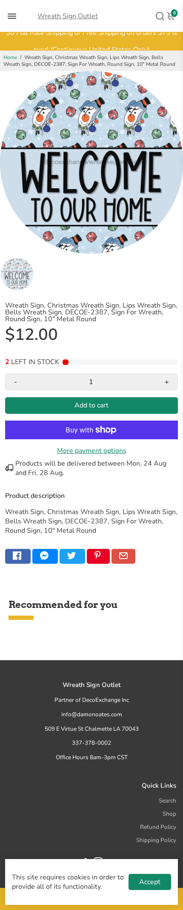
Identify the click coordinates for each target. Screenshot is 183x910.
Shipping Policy (156, 840)
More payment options (91, 450)
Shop (169, 814)
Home (10, 57)
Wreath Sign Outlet (67, 16)
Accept (149, 882)
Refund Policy (158, 827)
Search (167, 801)
